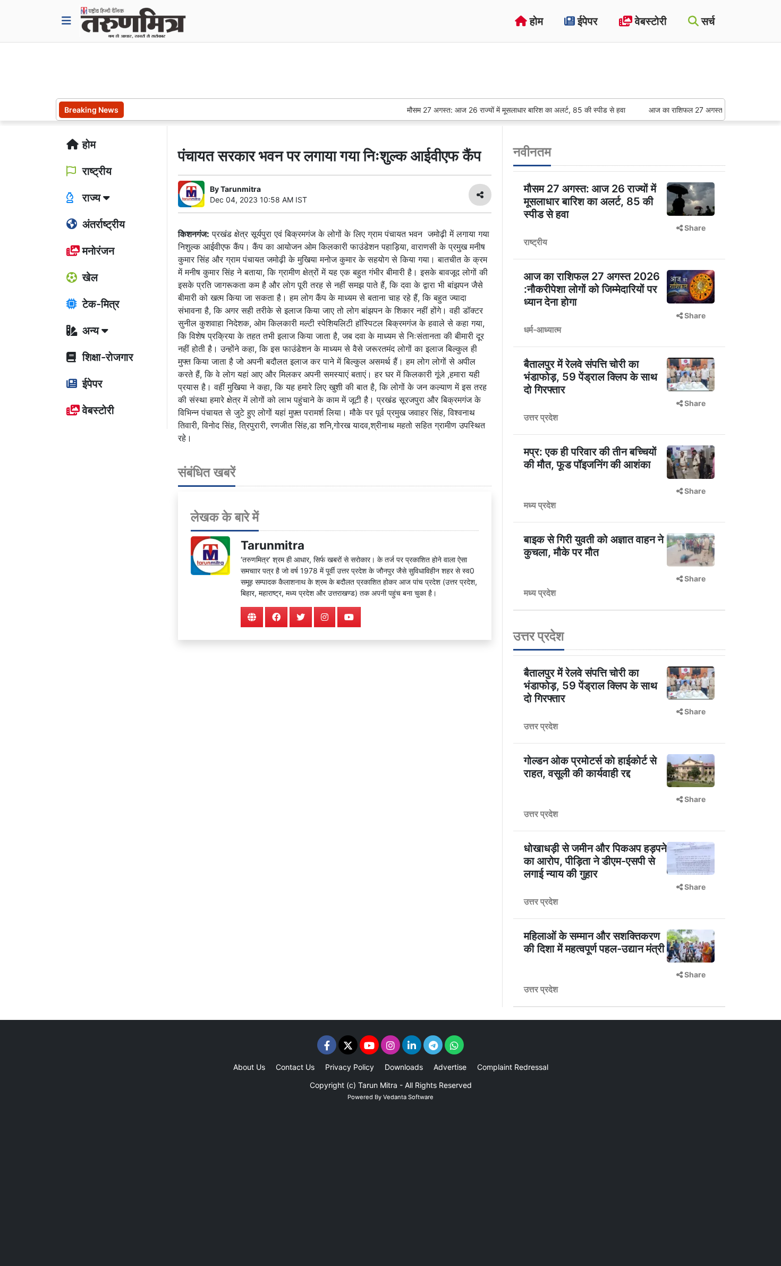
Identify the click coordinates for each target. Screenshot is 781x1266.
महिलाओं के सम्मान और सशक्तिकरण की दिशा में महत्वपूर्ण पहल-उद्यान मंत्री (594, 942)
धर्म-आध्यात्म (542, 329)
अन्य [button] (90, 330)
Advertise (450, 1066)
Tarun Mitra (377, 1085)
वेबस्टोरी (649, 21)
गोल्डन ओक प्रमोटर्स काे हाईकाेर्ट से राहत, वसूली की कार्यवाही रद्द (590, 767)
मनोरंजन (97, 250)
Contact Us (295, 1066)
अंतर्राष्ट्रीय (102, 224)
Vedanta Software (408, 1097)
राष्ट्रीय (96, 171)
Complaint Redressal (512, 1066)
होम (535, 21)
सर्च (707, 21)
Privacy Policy (349, 1066)
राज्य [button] (91, 197)
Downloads (404, 1066)
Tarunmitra (272, 545)
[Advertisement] (249, 69)
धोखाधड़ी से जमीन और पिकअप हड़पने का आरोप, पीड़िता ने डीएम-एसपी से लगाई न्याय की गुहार (595, 861)
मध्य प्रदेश (540, 505)
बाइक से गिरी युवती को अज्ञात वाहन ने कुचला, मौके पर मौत (594, 546)
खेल (89, 277)
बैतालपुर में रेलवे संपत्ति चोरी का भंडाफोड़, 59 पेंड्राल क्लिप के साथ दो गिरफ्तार (590, 377)
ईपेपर (586, 21)
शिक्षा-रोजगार (106, 357)
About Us (249, 1066)
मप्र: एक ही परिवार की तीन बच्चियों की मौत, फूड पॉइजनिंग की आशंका (590, 458)
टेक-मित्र (100, 304)
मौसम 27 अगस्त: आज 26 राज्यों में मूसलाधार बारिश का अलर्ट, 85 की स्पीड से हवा (493, 109)
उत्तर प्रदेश (541, 417)
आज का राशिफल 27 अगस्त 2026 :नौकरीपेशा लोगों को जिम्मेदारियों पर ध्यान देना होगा (592, 289)
